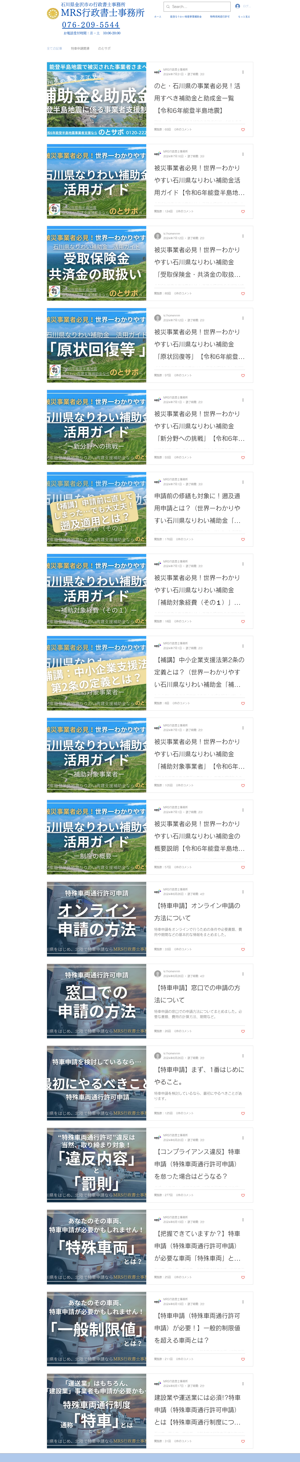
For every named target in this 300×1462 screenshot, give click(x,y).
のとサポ (104, 48)
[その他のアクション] (244, 72)
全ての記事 (54, 48)
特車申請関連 (80, 48)
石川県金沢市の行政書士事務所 (93, 4)
